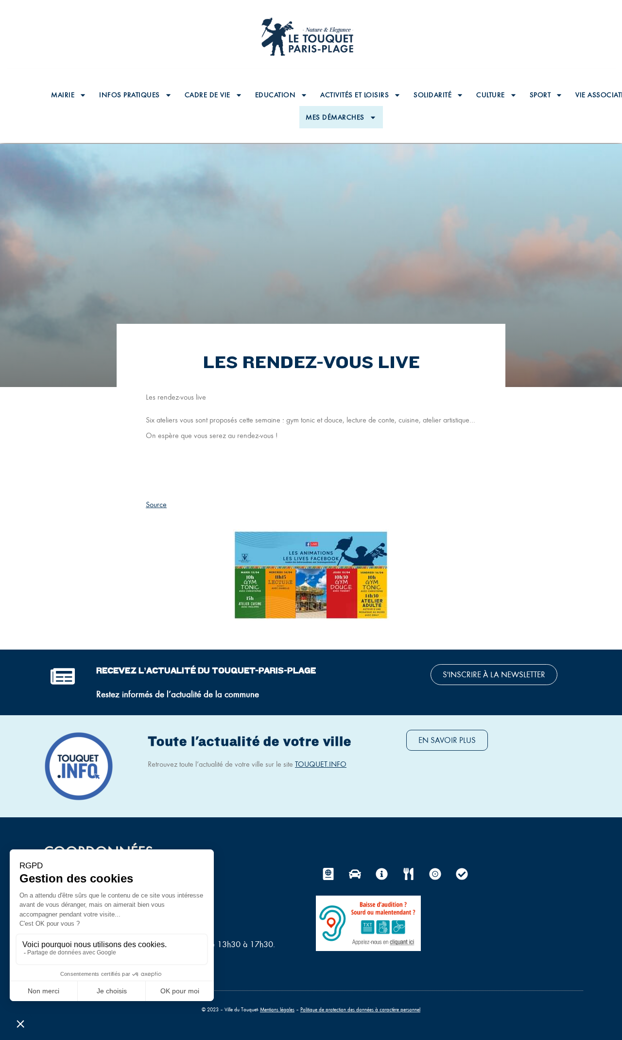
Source (156, 504)
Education (275, 94)
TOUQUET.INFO (320, 764)
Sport (540, 94)
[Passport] (328, 874)
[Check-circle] (461, 874)
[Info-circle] (381, 874)
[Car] (355, 874)
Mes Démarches (335, 117)
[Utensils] (408, 874)
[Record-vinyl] (435, 874)
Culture (490, 94)
